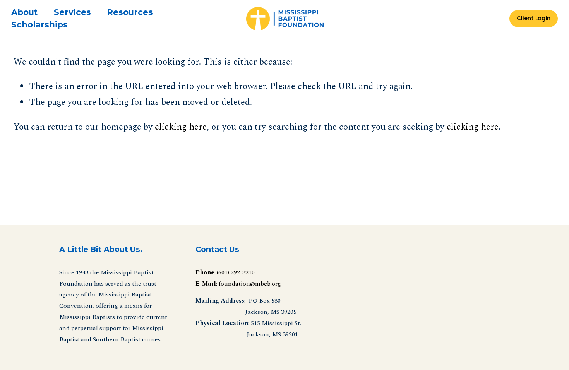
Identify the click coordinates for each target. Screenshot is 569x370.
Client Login (533, 18)
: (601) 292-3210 (225, 272)
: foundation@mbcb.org (238, 283)
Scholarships (39, 24)
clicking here (181, 127)
